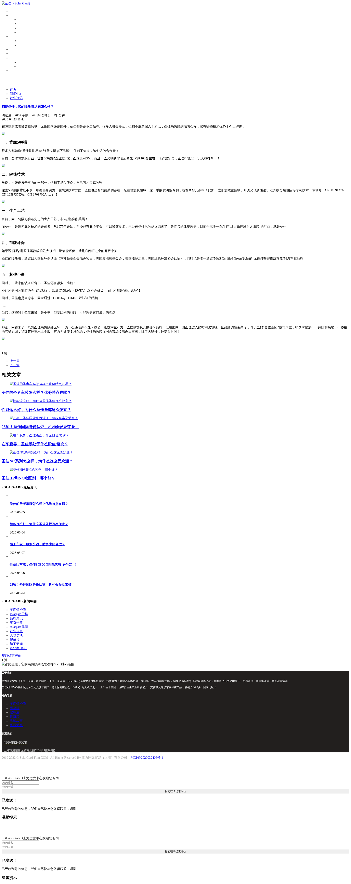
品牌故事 (24, 62)
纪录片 (15, 639)
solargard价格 (19, 614)
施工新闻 (16, 644)
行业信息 (16, 631)
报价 (13, 36)
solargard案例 (19, 627)
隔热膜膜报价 (27, 45)
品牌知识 (16, 618)
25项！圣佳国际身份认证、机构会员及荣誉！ (40, 427)
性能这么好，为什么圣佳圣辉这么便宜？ (36, 410)
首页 (13, 11)
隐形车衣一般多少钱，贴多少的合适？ (37, 544)
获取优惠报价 (11, 655)
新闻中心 (16, 93)
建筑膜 (23, 32)
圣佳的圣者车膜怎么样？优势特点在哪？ (36, 392)
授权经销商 (18, 49)
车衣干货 (16, 622)
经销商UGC (18, 648)
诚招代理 (16, 70)
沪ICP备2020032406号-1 (146, 757)
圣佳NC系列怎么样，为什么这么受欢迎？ (37, 461)
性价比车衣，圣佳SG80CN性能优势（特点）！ (43, 564)
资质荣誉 (24, 66)
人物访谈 (16, 635)
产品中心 (16, 15)
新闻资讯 (16, 53)
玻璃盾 (23, 28)
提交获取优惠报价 (175, 791)
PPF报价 (24, 40)
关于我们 (16, 58)
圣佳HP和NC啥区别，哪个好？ (28, 478)
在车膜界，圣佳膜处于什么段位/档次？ (35, 444)
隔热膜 (23, 23)
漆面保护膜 (26, 19)
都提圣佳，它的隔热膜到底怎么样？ (28, 106)
